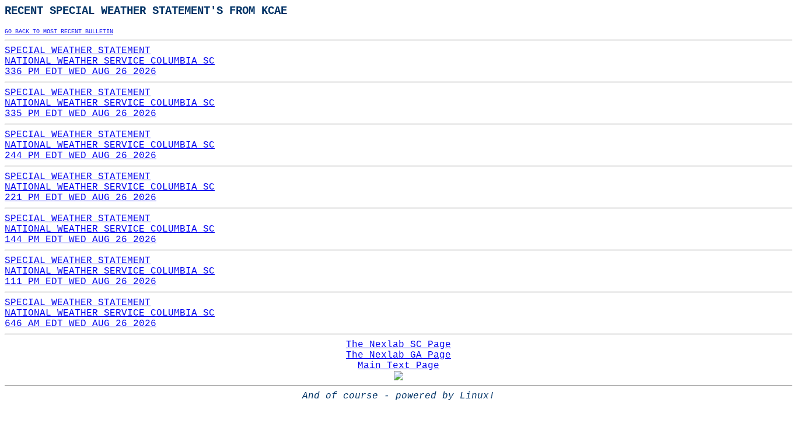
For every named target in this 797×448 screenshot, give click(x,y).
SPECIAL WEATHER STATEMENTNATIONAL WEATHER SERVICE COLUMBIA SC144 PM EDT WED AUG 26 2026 (110, 229)
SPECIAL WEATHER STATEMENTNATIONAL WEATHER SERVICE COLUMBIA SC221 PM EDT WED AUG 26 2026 (110, 187)
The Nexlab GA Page (398, 355)
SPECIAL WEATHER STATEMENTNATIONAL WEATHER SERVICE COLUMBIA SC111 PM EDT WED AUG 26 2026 (110, 271)
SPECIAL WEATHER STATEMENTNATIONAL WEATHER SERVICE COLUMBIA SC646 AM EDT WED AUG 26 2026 (110, 313)
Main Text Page (398, 365)
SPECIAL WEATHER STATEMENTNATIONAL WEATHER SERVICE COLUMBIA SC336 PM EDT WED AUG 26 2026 (110, 61)
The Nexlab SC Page (398, 345)
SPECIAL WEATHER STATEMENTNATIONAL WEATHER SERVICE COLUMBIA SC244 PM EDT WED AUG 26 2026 (110, 145)
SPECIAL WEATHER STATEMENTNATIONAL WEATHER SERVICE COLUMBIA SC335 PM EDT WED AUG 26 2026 (110, 103)
